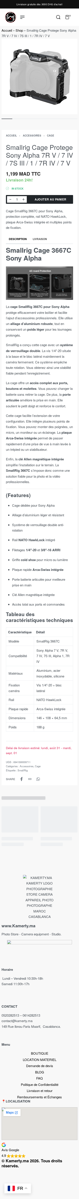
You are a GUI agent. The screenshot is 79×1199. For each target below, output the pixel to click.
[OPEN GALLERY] (39, 76)
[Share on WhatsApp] (38, 779)
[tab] (18, 239)
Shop (19, 30)
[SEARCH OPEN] (58, 17)
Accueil (7, 30)
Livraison (40, 239)
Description (18, 239)
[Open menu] (22, 17)
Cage (50, 135)
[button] (39, 1150)
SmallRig (23, 770)
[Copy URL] (30, 779)
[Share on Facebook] (21, 779)
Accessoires (32, 135)
